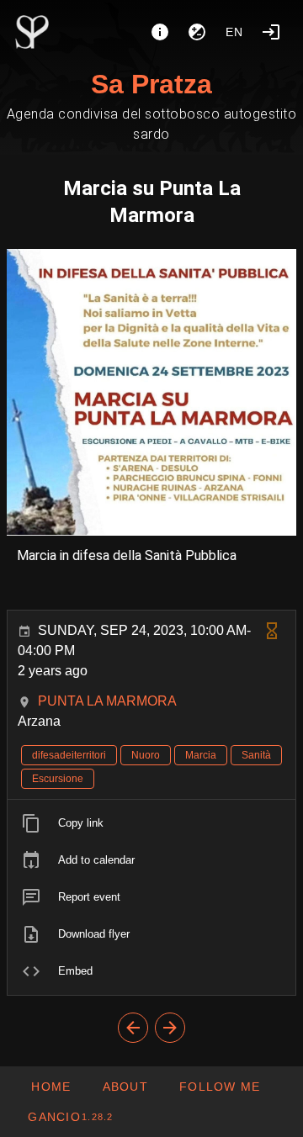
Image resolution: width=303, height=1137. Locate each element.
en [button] (235, 32)
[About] (159, 31)
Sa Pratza (151, 84)
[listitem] (151, 823)
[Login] (271, 31)
